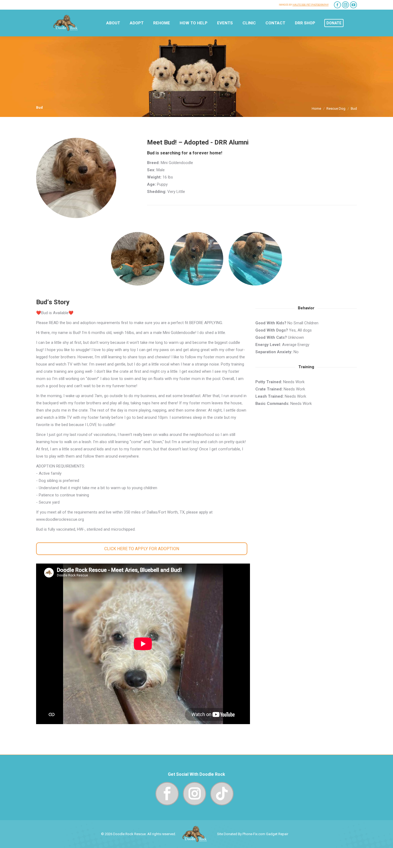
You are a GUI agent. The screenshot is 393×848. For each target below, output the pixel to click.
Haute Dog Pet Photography (310, 4)
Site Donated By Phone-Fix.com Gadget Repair (252, 834)
